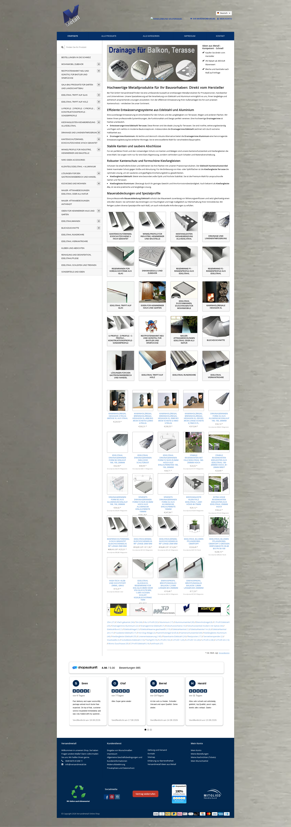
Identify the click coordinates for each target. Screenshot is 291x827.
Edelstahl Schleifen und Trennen (78, 265)
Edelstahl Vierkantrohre (74, 241)
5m (139, 622)
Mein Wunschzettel (199, 761)
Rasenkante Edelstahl (174, 636)
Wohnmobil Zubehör (72, 64)
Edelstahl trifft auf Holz (74, 101)
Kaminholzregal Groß (168, 632)
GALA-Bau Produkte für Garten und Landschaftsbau (77, 86)
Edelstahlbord (114, 629)
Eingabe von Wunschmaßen (119, 750)
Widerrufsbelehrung (116, 764)
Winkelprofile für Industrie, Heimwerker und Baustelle (76, 151)
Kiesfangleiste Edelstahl (124, 636)
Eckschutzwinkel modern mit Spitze (205, 625)
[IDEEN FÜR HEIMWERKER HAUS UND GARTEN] (152, 292)
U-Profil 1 (178, 640)
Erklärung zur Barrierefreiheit (161, 760)
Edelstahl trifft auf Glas (74, 95)
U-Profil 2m (222, 640)
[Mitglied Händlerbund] (213, 794)
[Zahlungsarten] (156, 813)
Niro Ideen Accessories (73, 159)
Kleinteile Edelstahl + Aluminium (78, 166)
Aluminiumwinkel (184, 622)
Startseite (72, 36)
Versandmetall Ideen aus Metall (162, 764)
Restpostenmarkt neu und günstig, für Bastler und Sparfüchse (75, 74)
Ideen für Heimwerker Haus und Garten (77, 212)
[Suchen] (62, 47)
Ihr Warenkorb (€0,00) (204, 18)
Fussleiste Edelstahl (126, 632)
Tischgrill (151, 640)
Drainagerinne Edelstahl (152, 625)
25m (111, 622)
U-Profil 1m (193, 640)
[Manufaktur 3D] (164, 610)
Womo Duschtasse (118, 643)
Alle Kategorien (151, 36)
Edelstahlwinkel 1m (201, 629)
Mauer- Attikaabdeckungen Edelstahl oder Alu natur (75, 192)
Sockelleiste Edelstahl (132, 640)
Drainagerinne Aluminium (125, 625)
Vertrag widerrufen (145, 793)
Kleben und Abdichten (72, 248)
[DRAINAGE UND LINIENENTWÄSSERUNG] (215, 222)
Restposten (195, 636)
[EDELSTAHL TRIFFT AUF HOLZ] (152, 361)
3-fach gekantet (125, 622)
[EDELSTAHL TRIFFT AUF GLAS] (120, 292)
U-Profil (165, 640)
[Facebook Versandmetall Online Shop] (106, 796)
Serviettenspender (213, 636)
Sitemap (151, 757)
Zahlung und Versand (157, 750)
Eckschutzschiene (176, 625)
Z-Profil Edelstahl (139, 643)
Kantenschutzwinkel (191, 632)
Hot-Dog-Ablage (146, 632)
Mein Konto (225, 18)
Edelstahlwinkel (180, 629)
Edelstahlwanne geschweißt (156, 629)
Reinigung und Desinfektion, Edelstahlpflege (76, 256)
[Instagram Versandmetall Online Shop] (117, 796)
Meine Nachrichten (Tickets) (203, 757)
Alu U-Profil (151, 622)
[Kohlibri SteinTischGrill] (141, 610)
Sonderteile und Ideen (73, 271)
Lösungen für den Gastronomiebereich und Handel (78, 175)
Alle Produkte (108, 36)
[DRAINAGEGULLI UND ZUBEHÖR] (152, 257)
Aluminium (166, 622)
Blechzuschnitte (70, 228)
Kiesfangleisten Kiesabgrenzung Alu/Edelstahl (78, 124)
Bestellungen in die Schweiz (76, 57)
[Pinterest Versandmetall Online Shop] (111, 796)
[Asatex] (209, 610)
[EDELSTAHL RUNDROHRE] (184, 361)
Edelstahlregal (131, 629)
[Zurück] (108, 609)
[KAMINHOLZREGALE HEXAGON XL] (215, 292)
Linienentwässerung (149, 636)
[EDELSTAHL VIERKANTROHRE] (215, 361)
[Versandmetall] (186, 610)
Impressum (189, 36)
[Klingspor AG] (118, 610)
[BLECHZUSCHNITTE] (215, 326)
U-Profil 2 (208, 640)
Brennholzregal (204, 622)
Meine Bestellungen (200, 753)
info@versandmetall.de (75, 764)
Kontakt (220, 36)
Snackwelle (113, 640)
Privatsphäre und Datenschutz (120, 768)
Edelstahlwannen (70, 221)
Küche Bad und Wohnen (73, 183)
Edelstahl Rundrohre (72, 234)
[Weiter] (227, 609)
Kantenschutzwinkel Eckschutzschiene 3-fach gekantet (79, 141)
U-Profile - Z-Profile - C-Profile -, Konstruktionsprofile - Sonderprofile (78, 112)
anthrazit (157, 643)
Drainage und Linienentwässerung (79, 132)
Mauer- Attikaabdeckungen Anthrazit (75, 202)
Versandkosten (224, 653)
